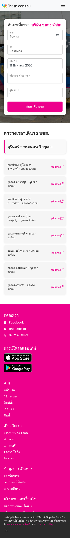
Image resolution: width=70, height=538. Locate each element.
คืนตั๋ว (7, 415)
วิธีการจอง (11, 396)
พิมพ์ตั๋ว (8, 403)
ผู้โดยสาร (14, 90)
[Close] (6, 530)
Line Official (17, 329)
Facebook (16, 322)
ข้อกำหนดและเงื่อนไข (18, 506)
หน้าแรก (9, 390)
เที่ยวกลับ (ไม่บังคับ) (20, 75)
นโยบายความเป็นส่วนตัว (19, 524)
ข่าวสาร (9, 439)
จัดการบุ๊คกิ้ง (12, 452)
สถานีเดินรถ (12, 476)
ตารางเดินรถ (12, 488)
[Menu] (63, 5)
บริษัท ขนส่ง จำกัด (16, 433)
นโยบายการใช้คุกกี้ (46, 524)
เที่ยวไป (13, 61)
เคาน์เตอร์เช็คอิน (15, 482)
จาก (11, 32)
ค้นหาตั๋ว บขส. (35, 106)
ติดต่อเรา (9, 458)
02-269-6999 (18, 335)
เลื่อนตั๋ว (9, 409)
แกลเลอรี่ (10, 446)
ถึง (11, 47)
